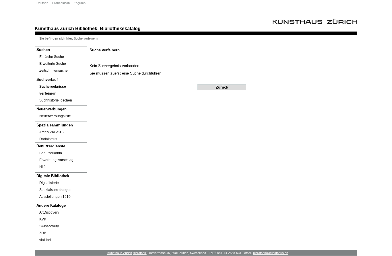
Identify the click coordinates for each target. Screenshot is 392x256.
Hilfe (42, 167)
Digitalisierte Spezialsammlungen (55, 186)
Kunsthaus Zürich (54, 28)
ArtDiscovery (49, 212)
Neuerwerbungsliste (55, 116)
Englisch (80, 3)
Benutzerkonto (50, 153)
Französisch (61, 3)
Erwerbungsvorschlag (56, 160)
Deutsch (42, 3)
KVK (42, 219)
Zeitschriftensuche (53, 71)
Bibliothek (86, 28)
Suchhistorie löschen (55, 100)
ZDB (42, 233)
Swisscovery (49, 226)
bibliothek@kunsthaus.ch (270, 253)
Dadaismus (48, 139)
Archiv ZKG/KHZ (52, 132)
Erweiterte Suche (52, 64)
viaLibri (45, 240)
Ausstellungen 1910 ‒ (56, 197)
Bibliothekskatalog (120, 28)
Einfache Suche (51, 57)
